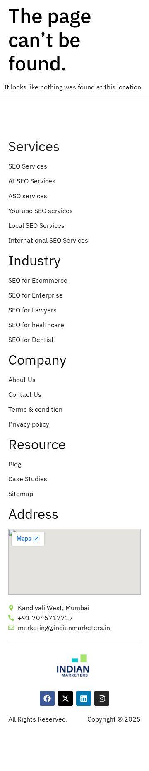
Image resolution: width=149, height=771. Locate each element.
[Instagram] (101, 698)
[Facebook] (47, 698)
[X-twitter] (65, 698)
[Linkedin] (83, 698)
